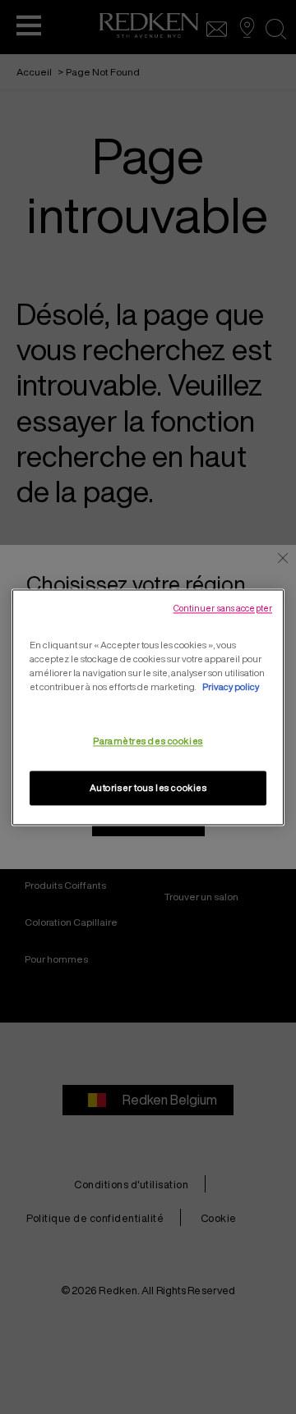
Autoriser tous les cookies (148, 787)
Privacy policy (230, 686)
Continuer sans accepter (222, 608)
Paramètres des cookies (148, 740)
